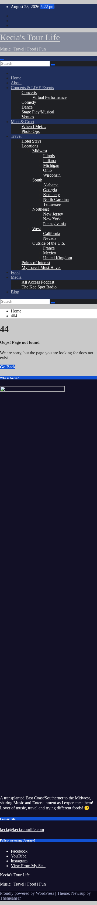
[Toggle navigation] (2, 59)
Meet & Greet (22, 121)
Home (16, 78)
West (36, 228)
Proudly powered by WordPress (27, 893)
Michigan (51, 165)
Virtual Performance (49, 97)
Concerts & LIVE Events (32, 87)
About (16, 82)
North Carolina (56, 199)
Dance (27, 107)
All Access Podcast (38, 282)
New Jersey (53, 214)
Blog (15, 292)
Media (16, 277)
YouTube (18, 856)
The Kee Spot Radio (39, 287)
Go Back (7, 367)
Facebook (19, 851)
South (37, 180)
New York (52, 219)
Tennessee (52, 204)
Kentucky (51, 194)
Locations (30, 146)
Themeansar (10, 898)
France (49, 248)
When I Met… (34, 126)
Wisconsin (52, 175)
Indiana (49, 160)
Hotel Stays (31, 141)
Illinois (49, 155)
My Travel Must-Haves (41, 267)
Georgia (50, 189)
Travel (16, 136)
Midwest (39, 151)
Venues (28, 117)
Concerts (29, 92)
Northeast (40, 209)
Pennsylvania (54, 223)
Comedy (29, 102)
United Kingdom (57, 257)
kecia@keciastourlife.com (22, 829)
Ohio (47, 170)
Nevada (49, 238)
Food (15, 272)
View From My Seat (28, 865)
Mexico (49, 253)
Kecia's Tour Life (30, 37)
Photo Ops (31, 131)
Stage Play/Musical (38, 112)
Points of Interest (36, 262)
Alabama (50, 185)
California (51, 233)
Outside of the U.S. (48, 243)
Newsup (78, 893)
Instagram (19, 861)
